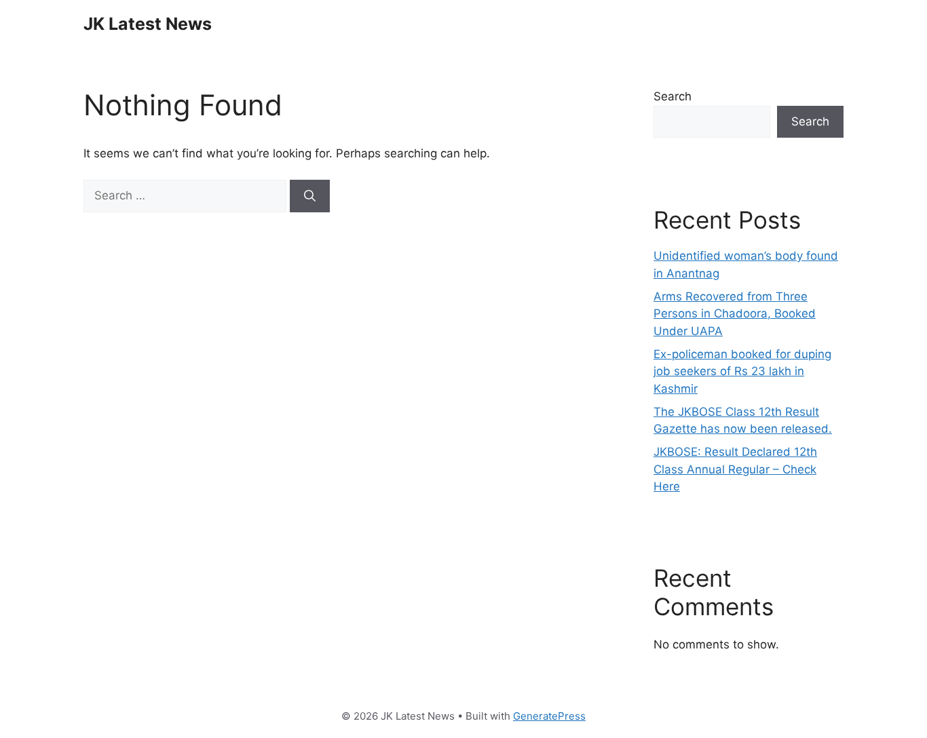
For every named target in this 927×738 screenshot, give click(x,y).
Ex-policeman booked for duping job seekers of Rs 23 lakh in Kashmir (742, 371)
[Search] (310, 196)
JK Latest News (147, 24)
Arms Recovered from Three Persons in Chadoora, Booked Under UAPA (735, 314)
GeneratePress (549, 716)
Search (673, 96)
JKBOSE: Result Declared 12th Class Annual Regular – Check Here (735, 469)
